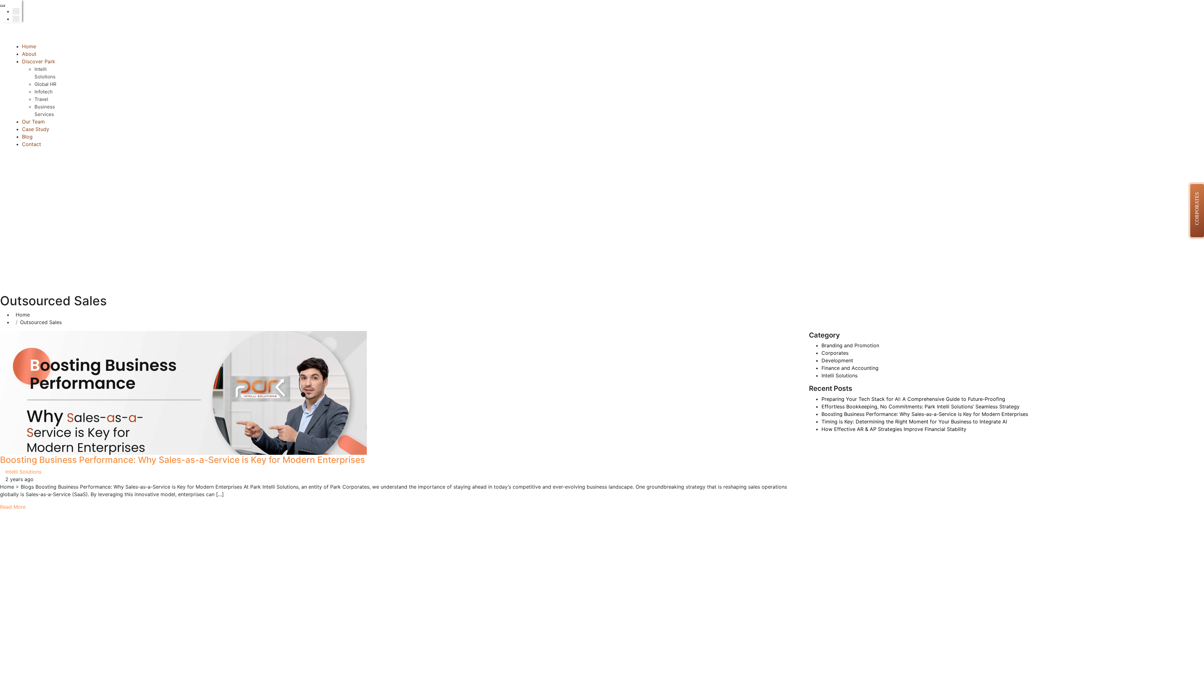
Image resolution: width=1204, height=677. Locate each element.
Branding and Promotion (850, 345)
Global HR (45, 84)
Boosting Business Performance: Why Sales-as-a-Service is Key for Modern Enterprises (182, 459)
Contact (31, 144)
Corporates (834, 353)
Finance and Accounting (850, 368)
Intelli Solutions (23, 472)
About (29, 54)
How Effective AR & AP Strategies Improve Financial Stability (893, 429)
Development (837, 360)
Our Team (33, 121)
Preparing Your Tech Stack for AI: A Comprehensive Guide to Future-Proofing (913, 399)
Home (29, 46)
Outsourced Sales (41, 322)
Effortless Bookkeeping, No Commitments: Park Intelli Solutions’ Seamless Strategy (920, 406)
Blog (27, 137)
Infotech (43, 92)
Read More (13, 507)
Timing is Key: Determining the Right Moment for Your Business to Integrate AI (914, 421)
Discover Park (38, 61)
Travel (41, 99)
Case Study (35, 129)
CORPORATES (1197, 208)
